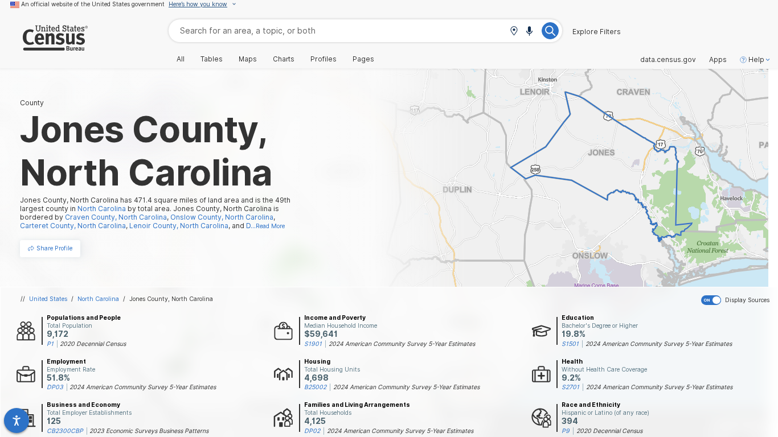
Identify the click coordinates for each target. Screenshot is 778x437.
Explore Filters (596, 32)
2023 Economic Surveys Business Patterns (148, 430)
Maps (248, 59)
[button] (514, 32)
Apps (718, 60)
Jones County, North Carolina (171, 298)
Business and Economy (83, 404)
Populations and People (84, 317)
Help (756, 60)
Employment (66, 361)
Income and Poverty (335, 317)
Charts (283, 59)
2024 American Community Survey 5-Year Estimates (402, 343)
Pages (363, 59)
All (181, 59)
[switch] (737, 300)
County (32, 102)
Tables (211, 59)
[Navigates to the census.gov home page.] (44, 46)
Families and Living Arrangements (357, 404)
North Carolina (98, 298)
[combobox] (365, 30)
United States (48, 298)
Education (578, 317)
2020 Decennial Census (93, 343)
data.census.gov (668, 60)
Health (572, 361)
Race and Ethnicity (591, 404)
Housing (317, 361)
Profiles (323, 59)
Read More (270, 225)
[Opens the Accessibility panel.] (16, 420)
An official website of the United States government (93, 4)
